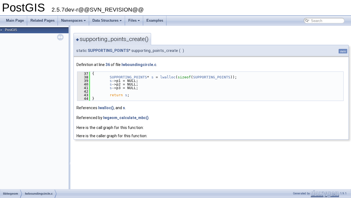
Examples (154, 20)
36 (108, 64)
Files (132, 20)
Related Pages (42, 20)
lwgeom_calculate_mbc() (126, 118)
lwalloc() (106, 108)
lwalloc (168, 77)
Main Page (15, 20)
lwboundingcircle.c (138, 64)
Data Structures (105, 20)
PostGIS (11, 30)
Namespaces (72, 20)
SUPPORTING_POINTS (108, 50)
